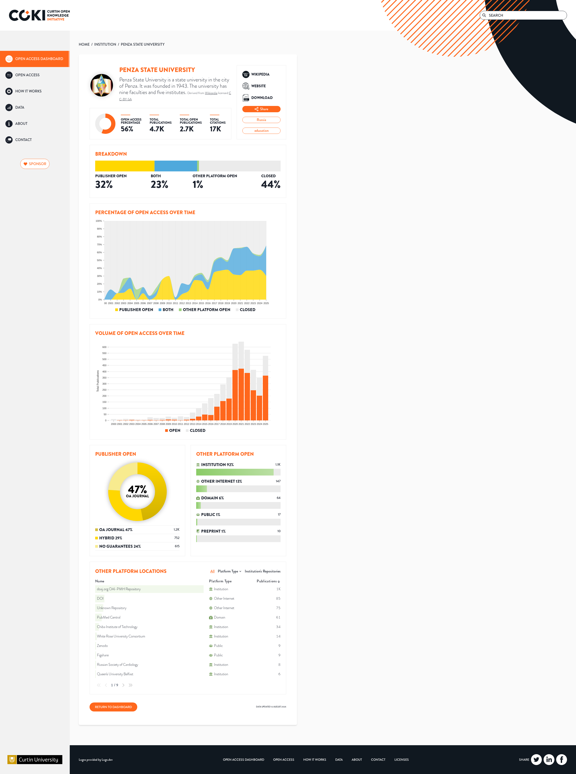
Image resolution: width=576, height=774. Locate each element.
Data (339, 759)
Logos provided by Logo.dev (96, 759)
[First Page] (98, 685)
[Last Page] (130, 685)
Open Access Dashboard (243, 759)
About (357, 759)
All (212, 571)
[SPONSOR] (35, 158)
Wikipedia (211, 93)
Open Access (283, 759)
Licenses (401, 759)
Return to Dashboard (113, 707)
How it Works (314, 759)
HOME (84, 44)
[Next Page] (123, 685)
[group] (35, 59)
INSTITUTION (105, 44)
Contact (378, 759)
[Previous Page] (106, 685)
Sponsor (37, 163)
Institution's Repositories (263, 571)
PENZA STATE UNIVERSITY (142, 44)
